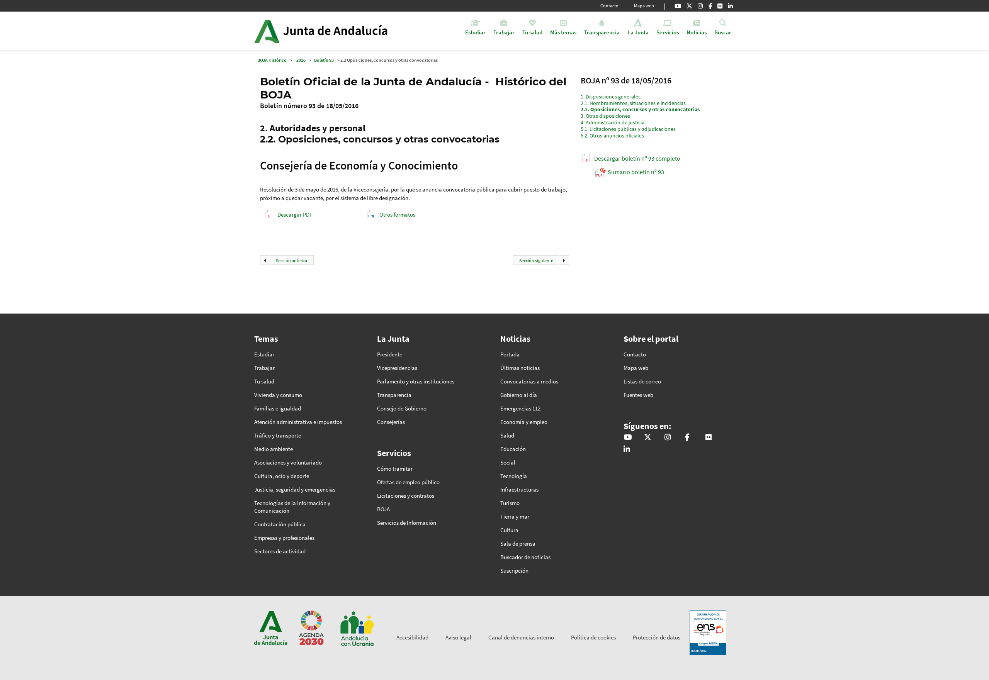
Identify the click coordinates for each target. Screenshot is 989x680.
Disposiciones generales (611, 96)
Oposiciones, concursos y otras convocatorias (640, 109)
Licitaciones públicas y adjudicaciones (628, 128)
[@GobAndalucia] (678, 6)
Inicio (342, 31)
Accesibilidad (412, 637)
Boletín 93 (324, 60)
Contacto (609, 5)
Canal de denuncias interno (521, 637)
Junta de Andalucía (266, 31)
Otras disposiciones (605, 115)
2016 (301, 60)
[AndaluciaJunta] (710, 6)
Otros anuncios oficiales (612, 135)
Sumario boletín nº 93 (636, 172)
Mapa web (644, 5)
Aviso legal (458, 637)
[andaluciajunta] (689, 6)
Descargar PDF (294, 214)
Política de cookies (593, 637)
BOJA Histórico (272, 60)
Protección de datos (656, 637)
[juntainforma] (719, 6)
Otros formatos (397, 214)
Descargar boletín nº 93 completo (637, 158)
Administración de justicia (612, 122)
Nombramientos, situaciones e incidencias (633, 103)
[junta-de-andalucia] (730, 6)
